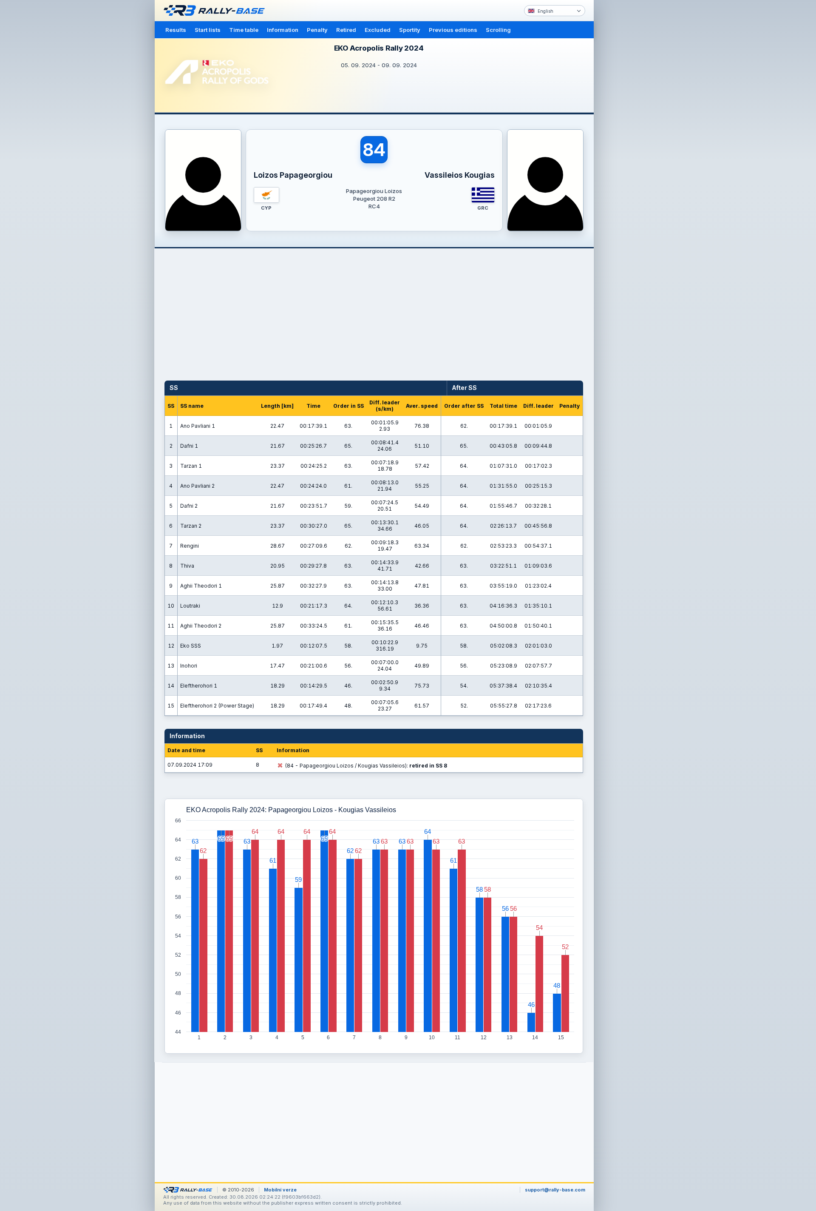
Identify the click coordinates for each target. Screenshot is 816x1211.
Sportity (409, 29)
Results (175, 29)
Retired (346, 29)
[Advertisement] (630, 131)
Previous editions (453, 29)
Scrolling (498, 29)
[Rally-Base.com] (216, 10)
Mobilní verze (280, 1190)
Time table (243, 29)
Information (282, 29)
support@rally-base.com (555, 1190)
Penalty (317, 29)
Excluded (378, 29)
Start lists (208, 29)
